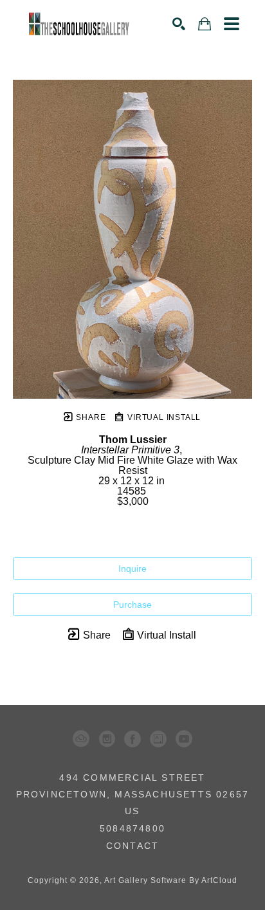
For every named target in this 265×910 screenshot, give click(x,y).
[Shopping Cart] (204, 24)
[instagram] (106, 739)
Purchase (132, 604)
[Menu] (231, 23)
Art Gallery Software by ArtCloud (170, 880)
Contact (132, 845)
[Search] (178, 23)
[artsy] (158, 739)
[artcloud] (81, 739)
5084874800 (132, 828)
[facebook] (132, 739)
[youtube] (184, 739)
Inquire (132, 568)
